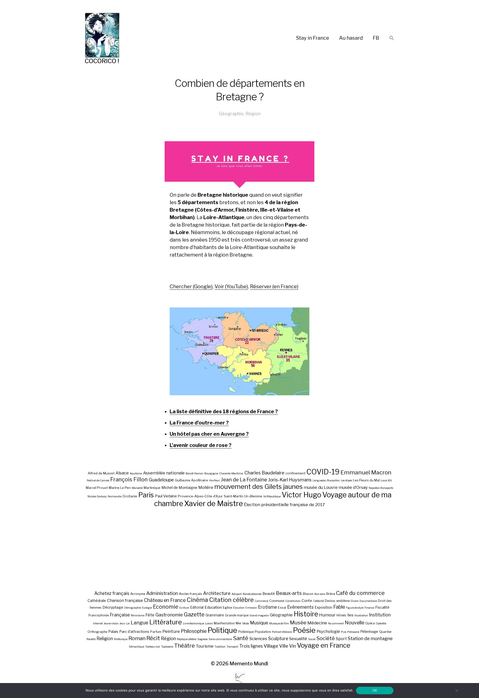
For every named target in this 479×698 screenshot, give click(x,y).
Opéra (370, 623)
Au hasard (351, 37)
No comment (336, 623)
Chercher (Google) (191, 286)
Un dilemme (253, 496)
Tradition (220, 646)
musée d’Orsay (353, 487)
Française (120, 614)
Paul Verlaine (166, 496)
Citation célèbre (231, 599)
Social (312, 639)
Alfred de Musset (101, 473)
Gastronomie (169, 614)
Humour (327, 614)
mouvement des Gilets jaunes (258, 486)
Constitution (293, 601)
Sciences (258, 638)
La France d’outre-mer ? (199, 423)
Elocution (238, 607)
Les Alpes (346, 480)
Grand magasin (259, 615)
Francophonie (99, 615)
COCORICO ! (102, 61)
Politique (222, 630)
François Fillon (129, 479)
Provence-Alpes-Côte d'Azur (200, 496)
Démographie (132, 607)
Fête (149, 614)
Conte (307, 600)
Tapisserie (167, 646)
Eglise (227, 607)
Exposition (323, 607)
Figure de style (354, 607)
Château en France (165, 600)
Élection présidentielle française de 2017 (284, 504)
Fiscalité (382, 607)
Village (271, 646)
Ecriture (184, 607)
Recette (91, 639)
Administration (162, 593)
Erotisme (267, 607)
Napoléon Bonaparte (381, 488)
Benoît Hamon (194, 473)
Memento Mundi (249, 664)
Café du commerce (360, 593)
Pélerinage (369, 631)
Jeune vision (111, 623)
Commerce (261, 601)
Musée (298, 622)
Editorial (197, 607)
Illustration (361, 615)
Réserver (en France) (274, 286)
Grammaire (215, 615)
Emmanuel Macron (366, 472)
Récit (153, 638)
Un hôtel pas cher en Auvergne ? (209, 434)
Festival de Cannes (98, 480)
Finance (369, 607)
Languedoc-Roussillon (326, 480)
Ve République (272, 496)
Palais (113, 631)
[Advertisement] (239, 549)
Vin (292, 646)
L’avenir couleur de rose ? (201, 445)
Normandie (114, 496)
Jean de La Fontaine (244, 480)
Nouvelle (354, 623)
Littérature (165, 622)
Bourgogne (211, 473)
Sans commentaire (220, 639)
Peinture (171, 631)
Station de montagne (370, 638)
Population (263, 632)
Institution (380, 614)
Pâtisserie (353, 632)
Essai (282, 607)
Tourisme (205, 646)
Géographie (231, 113)
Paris (146, 495)
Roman (136, 638)
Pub (343, 632)
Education (213, 607)
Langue (139, 623)
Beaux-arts (289, 593)
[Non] (456, 690)
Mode (245, 623)
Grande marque (236, 615)
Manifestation (224, 623)
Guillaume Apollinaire (191, 480)
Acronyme (137, 594)
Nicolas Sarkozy (97, 496)
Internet (98, 623)
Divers (355, 601)
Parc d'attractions (134, 631)
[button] (391, 38)
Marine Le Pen (120, 488)
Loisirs (209, 623)
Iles (350, 615)
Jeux (122, 623)
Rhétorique (120, 639)
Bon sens (319, 594)
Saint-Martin (233, 496)
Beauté (268, 593)
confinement (295, 473)
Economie (165, 606)
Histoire (306, 614)
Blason (308, 594)
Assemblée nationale (164, 472)
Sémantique (136, 646)
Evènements (300, 607)
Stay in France (312, 37)
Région (252, 113)
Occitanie (129, 496)
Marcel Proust (97, 488)
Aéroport (237, 594)
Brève (330, 594)
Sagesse (202, 639)
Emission (251, 607)
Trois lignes (251, 646)
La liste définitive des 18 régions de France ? (224, 412)
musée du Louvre (321, 487)
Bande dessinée (252, 594)
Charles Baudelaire (264, 473)
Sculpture (278, 638)
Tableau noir (152, 646)
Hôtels (341, 615)
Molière (205, 487)
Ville (283, 646)
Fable (339, 607)
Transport (232, 646)
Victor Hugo (301, 494)
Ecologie (147, 607)
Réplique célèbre (186, 639)
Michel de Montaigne (179, 487)
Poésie (304, 630)
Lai (128, 623)
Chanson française (125, 600)
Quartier (385, 632)
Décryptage (113, 607)
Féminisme (137, 615)
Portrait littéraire (282, 632)
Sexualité (298, 638)
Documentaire (368, 601)
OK (374, 690)
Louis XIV (386, 480)
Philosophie (194, 631)
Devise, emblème (337, 601)
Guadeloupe (161, 480)
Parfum (155, 632)
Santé (240, 638)
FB (376, 37)
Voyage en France (323, 645)
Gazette (194, 614)
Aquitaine (136, 473)
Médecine (317, 622)
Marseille (137, 488)
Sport (341, 638)
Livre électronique (193, 623)
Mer (238, 623)
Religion (105, 638)
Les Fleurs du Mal (366, 480)
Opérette (381, 623)
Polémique (246, 632)
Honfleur (214, 480)
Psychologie (328, 631)
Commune (276, 601)
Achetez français (111, 593)
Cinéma (197, 599)
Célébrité (318, 601)
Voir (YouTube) (231, 286)
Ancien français (190, 594)
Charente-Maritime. (231, 473)
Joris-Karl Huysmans (290, 480)
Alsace (122, 472)
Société (326, 638)
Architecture (217, 593)
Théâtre (184, 645)
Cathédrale (97, 600)
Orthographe (97, 632)
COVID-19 (323, 471)
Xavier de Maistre (213, 503)
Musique (259, 623)
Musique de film (279, 623)
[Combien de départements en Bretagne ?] (239, 351)
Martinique (152, 488)
